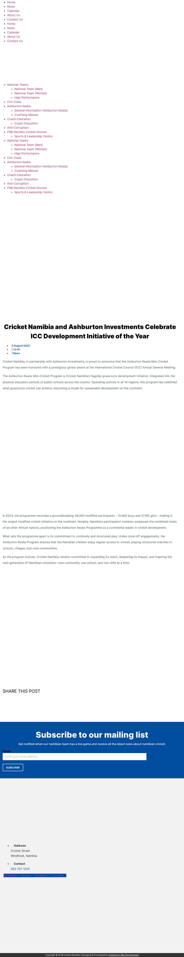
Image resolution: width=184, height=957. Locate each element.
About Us (13, 15)
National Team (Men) (28, 89)
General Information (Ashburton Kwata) (41, 110)
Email (7, 751)
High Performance (26, 97)
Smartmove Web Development (124, 955)
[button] (90, 698)
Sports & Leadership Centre (33, 136)
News (11, 6)
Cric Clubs (14, 102)
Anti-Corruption (18, 127)
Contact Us (15, 19)
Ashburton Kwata (19, 106)
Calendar (13, 11)
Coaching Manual (26, 114)
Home (11, 2)
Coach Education (19, 119)
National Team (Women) (30, 93)
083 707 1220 (20, 869)
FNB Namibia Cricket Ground (27, 132)
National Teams (17, 84)
